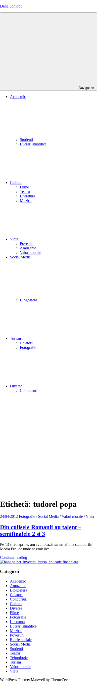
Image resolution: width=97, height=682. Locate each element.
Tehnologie (19, 658)
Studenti (26, 139)
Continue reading (13, 557)
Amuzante (28, 248)
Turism (15, 338)
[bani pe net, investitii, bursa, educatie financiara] (39, 562)
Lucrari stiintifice (33, 144)
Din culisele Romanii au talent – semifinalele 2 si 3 (40, 530)
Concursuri (28, 390)
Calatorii (26, 343)
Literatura (27, 196)
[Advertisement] (48, 445)
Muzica (26, 200)
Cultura (16, 182)
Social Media (48, 516)
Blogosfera (28, 300)
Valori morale (30, 252)
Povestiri (27, 243)
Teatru (25, 191)
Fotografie (28, 347)
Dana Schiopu (11, 6)
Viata (14, 239)
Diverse (16, 386)
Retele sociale (21, 640)
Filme (24, 187)
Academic (18, 581)
